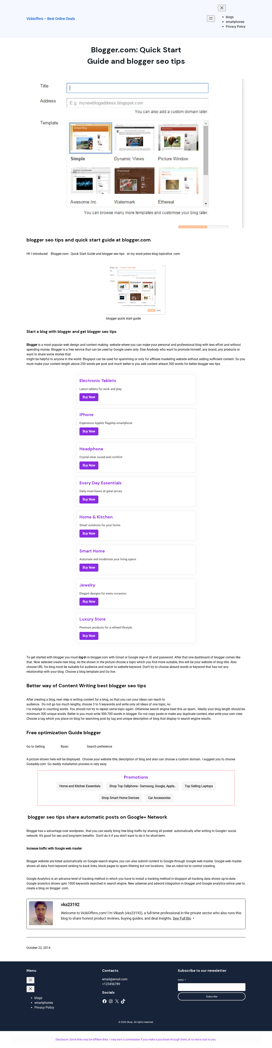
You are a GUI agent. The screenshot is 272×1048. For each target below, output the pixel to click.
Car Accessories (159, 798)
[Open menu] (211, 18)
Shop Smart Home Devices (120, 798)
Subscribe (211, 996)
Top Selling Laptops (199, 786)
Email (182, 980)
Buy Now (89, 397)
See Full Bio (182, 918)
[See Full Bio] (193, 918)
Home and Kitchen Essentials (79, 786)
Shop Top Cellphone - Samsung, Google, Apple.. (142, 786)
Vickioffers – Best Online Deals (50, 19)
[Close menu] (222, 8)
